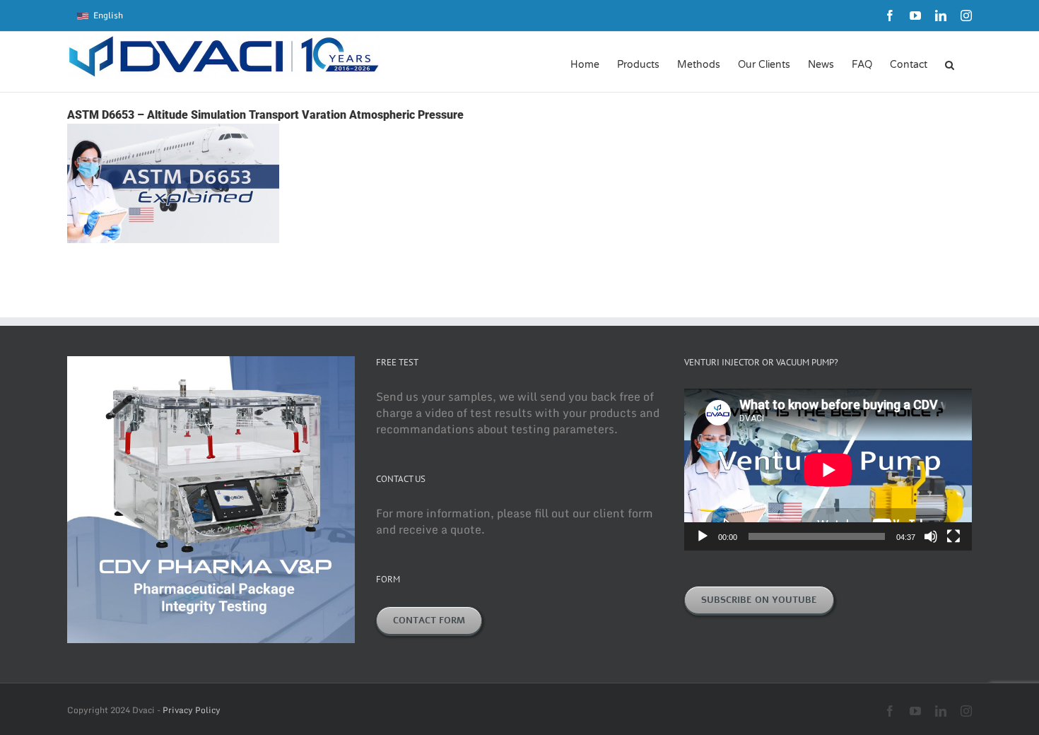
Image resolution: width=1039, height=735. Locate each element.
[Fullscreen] (953, 536)
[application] (828, 470)
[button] (949, 63)
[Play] (702, 536)
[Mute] (931, 536)
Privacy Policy (192, 710)
